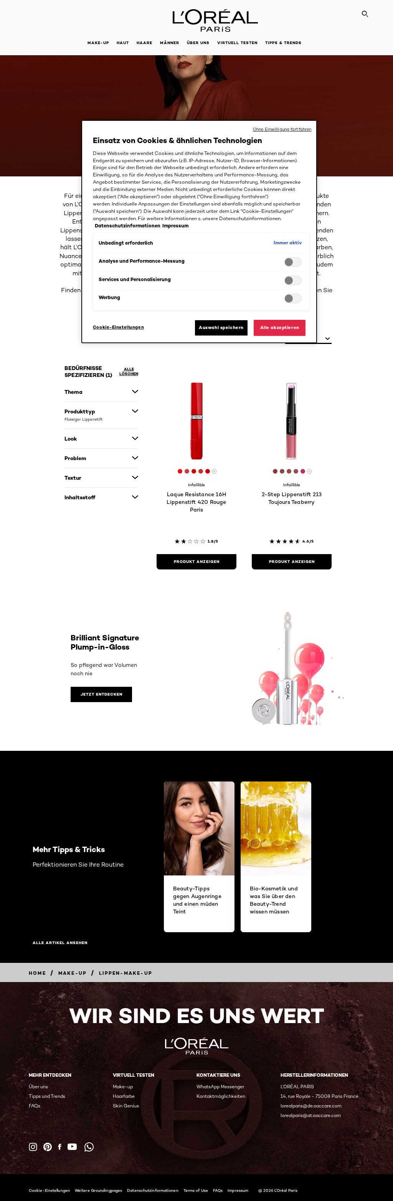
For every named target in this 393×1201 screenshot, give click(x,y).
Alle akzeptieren (279, 327)
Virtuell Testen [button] (237, 42)
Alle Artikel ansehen (60, 943)
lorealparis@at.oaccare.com (311, 1115)
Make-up (123, 1086)
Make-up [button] (98, 42)
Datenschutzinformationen (152, 1190)
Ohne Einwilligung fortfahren (282, 129)
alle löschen (128, 371)
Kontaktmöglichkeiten (220, 1096)
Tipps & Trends (283, 42)
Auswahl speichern (221, 327)
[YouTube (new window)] (72, 1146)
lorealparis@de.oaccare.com (311, 1106)
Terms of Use (195, 1190)
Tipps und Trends (47, 1096)
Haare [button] (144, 42)
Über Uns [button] (198, 42)
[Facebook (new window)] (59, 1146)
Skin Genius (126, 1106)
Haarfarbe (124, 1096)
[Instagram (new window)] (33, 1147)
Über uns (38, 1086)
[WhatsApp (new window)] (89, 1147)
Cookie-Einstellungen (49, 1190)
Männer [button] (169, 42)
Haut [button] (123, 42)
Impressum (238, 1190)
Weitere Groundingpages (98, 1190)
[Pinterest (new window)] (47, 1147)
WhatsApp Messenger (220, 1086)
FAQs (34, 1106)
